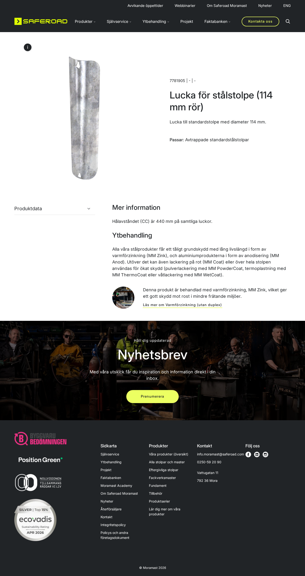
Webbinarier (185, 5)
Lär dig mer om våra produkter (164, 511)
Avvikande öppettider (145, 5)
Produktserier (159, 501)
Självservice (110, 454)
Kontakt (106, 517)
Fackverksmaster (162, 478)
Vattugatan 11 (207, 477)
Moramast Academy (116, 485)
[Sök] (288, 21)
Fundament (158, 485)
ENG (287, 5)
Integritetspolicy (113, 525)
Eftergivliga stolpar (163, 470)
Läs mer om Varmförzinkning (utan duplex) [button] (182, 305)
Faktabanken (111, 478)
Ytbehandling (111, 462)
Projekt (186, 21)
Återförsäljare (111, 509)
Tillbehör (155, 493)
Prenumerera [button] (152, 396)
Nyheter (265, 5)
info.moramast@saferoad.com (220, 454)
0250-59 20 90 (209, 462)
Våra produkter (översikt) (168, 454)
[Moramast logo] (40, 21)
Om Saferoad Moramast (227, 5)
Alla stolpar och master (167, 462)
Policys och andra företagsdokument (115, 535)
